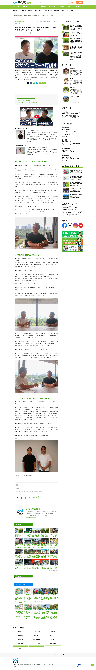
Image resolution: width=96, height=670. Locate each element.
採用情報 (38, 664)
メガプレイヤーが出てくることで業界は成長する (27, 102)
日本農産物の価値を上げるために (24, 100)
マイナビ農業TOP (16, 15)
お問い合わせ (60, 654)
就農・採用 (20, 643)
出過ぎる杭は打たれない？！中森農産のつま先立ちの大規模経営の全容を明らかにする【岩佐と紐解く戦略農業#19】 (53, 567)
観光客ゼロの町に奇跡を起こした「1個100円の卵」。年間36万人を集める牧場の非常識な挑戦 (19, 535)
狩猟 (20, 648)
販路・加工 (36, 635)
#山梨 (17, 491)
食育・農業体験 (36, 639)
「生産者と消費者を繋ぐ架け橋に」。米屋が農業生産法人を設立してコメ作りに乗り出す (27, 535)
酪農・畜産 (53, 635)
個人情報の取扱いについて (37, 654)
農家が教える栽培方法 (27, 10)
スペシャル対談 (26, 33)
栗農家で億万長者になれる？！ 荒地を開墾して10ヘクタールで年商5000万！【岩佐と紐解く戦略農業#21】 (45, 567)
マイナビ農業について (17, 654)
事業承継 (33, 33)
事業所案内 (26, 664)
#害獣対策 (65, 209)
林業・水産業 (53, 643)
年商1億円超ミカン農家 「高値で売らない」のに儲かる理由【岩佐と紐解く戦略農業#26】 (45, 546)
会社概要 (21, 664)
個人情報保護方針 (50, 664)
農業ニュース (37, 631)
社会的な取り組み (32, 664)
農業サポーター (16, 10)
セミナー (37, 648)
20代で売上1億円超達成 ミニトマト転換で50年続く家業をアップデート (36, 535)
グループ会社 (43, 664)
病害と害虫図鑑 (48, 10)
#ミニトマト (65, 214)
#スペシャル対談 (30, 491)
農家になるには (38, 10)
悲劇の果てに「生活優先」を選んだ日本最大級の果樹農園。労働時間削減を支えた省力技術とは (45, 535)
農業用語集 (56, 10)
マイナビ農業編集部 (33, 509)
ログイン (70, 2)
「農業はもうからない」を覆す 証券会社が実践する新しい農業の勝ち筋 (27, 556)
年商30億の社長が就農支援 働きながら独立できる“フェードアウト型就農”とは (54, 556)
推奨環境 (53, 654)
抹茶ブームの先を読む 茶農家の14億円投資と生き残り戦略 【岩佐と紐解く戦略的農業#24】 (36, 567)
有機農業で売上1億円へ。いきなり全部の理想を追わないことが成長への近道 (19, 546)
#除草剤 (71, 209)
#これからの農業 (22, 491)
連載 (63, 10)
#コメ (76, 209)
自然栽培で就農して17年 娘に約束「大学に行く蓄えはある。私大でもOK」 (53, 535)
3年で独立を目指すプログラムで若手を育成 (26, 98)
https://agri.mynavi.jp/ (31, 517)
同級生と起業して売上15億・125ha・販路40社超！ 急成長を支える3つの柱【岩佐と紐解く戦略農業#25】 (19, 556)
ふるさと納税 (37, 643)
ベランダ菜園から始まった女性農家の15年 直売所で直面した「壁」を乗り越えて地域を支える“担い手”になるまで (36, 556)
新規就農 (38, 33)
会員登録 (79, 2)
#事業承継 (36, 491)
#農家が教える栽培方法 (75, 214)
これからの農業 (18, 33)
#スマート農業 (78, 212)
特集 (72, 10)
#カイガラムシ (74, 207)
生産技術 (53, 631)
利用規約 (47, 654)
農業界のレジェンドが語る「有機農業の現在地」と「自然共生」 (53, 546)
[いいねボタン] (16, 24)
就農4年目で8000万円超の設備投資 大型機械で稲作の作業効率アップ (28, 546)
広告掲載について (68, 654)
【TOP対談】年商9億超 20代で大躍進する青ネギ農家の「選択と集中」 (45, 556)
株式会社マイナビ (16, 664)
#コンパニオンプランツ (68, 212)
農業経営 (21, 15)
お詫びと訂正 (27, 654)
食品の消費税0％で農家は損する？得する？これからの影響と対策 (19, 567)
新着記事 (20, 631)
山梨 (22, 21)
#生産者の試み (66, 207)
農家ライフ (20, 639)
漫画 (67, 10)
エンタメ (53, 639)
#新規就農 (41, 491)
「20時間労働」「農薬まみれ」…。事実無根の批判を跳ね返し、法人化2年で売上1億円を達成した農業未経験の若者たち (28, 567)
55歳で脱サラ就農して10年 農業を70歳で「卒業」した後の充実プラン (36, 546)
